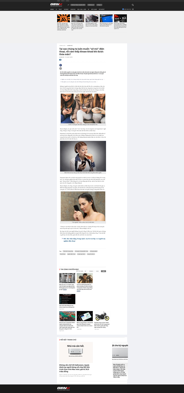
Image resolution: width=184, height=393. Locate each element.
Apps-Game (94, 9)
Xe (88, 9)
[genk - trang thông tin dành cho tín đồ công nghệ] (63, 388)
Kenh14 (62, 0)
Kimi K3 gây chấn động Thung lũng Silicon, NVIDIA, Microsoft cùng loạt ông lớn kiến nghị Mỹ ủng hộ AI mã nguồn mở (120, 26)
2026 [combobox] (97, 271)
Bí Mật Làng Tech (127, 9)
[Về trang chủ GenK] (56, 4)
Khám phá (73, 9)
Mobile (52, 9)
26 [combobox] (85, 271)
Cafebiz (67, 0)
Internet (66, 9)
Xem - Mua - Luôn (81, 9)
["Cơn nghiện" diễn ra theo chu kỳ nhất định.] (83, 206)
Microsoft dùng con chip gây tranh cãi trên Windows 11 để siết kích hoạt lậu (106, 25)
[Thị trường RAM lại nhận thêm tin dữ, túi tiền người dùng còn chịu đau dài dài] (92, 18)
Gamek (58, 0)
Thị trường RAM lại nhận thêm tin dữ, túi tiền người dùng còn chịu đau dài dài (91, 25)
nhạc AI (99, 5)
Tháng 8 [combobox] (91, 271)
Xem (103, 271)
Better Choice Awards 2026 (78, 5)
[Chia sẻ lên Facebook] (60, 65)
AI (56, 9)
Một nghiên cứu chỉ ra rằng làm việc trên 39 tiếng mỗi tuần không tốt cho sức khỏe (78, 81)
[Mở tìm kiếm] (133, 5)
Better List (91, 5)
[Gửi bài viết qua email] (60, 60)
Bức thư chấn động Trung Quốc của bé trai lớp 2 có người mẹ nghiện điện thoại (84, 240)
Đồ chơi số (101, 9)
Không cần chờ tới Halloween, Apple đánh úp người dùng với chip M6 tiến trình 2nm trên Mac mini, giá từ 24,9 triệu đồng (74, 368)
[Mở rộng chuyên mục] (133, 9)
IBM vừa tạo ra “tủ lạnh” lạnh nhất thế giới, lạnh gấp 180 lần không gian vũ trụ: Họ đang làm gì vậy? (67, 287)
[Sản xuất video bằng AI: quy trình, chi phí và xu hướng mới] (67, 299)
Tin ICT (60, 9)
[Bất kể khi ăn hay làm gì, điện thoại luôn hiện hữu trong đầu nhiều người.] (83, 156)
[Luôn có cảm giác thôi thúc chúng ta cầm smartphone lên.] (83, 108)
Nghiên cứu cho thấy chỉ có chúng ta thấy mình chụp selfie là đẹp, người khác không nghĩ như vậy (82, 79)
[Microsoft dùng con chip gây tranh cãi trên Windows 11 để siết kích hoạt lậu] (106, 18)
